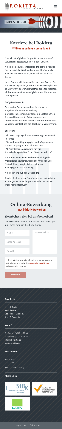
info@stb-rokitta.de (13, 340)
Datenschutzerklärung (39, 263)
